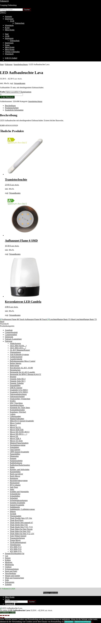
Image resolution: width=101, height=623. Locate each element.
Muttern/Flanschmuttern (19, 443)
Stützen (13, 511)
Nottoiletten (14, 447)
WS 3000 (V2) (15, 549)
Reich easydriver (16, 474)
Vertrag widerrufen (12, 52)
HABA (13, 401)
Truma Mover (15, 540)
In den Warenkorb (7, 97)
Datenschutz (19, 23)
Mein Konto (9, 30)
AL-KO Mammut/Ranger (20, 350)
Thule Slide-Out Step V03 (20, 531)
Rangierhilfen (15, 472)
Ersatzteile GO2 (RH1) (19, 390)
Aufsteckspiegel (16, 357)
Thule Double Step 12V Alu (21, 518)
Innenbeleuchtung (21, 64)
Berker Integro (15, 363)
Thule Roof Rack (16, 520)
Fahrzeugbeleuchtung (18, 394)
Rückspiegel (14, 483)
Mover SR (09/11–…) (18, 434)
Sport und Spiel (11, 571)
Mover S (13, 425)
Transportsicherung (17, 538)
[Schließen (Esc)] (8, 615)
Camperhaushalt (11, 332)
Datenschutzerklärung (82, 622)
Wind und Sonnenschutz (14, 578)
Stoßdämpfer (15, 507)
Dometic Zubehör (17, 383)
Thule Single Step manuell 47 (21, 523)
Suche (7, 599)
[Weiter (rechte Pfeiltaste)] (3, 617)
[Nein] (92, 622)
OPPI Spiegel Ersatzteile (19, 452)
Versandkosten (19, 83)
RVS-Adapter (15, 485)
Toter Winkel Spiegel (18, 536)
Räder (12, 467)
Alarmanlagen (15, 352)
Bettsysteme (14, 366)
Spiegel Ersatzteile (17, 505)
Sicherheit (14, 498)
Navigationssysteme (17, 445)
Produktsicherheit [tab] (11, 108)
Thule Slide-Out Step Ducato (21, 529)
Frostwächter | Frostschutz (20, 399)
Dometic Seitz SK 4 (17, 379)
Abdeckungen (15, 343)
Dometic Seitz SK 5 (17, 381)
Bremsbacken (15, 370)
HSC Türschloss (16, 403)
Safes (12, 489)
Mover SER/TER (17, 430)
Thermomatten (15, 516)
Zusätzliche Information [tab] (14, 110)
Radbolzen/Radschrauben (20, 465)
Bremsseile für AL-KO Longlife (22, 372)
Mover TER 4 (15, 438)
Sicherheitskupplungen (19, 500)
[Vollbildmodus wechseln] (3, 615)
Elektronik (9, 337)
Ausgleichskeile (16, 359)
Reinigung (14, 478)
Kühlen (8, 560)
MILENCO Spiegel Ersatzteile (22, 421)
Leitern (12, 414)
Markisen (8, 562)
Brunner (13, 377)
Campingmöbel (11, 335)
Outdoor (8, 567)
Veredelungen (15, 545)
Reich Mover (15, 476)
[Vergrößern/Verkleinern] (1, 615)
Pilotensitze (14, 456)
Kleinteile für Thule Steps (20, 408)
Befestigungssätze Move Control (22, 361)
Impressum (9, 19)
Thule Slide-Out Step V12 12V (22, 534)
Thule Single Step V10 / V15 (21, 527)
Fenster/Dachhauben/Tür (14, 553)
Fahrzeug (8, 64)
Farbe (2, 92)
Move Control (15, 423)
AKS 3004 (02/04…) (18, 346)
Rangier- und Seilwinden (19, 469)
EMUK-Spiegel (16, 388)
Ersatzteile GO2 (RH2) (19, 392)
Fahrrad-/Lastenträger (13, 339)
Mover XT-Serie (16, 441)
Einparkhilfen (15, 385)
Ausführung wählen (8, 613)
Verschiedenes (10, 573)
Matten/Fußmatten (17, 419)
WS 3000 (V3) (15, 551)
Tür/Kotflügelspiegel (18, 542)
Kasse (7, 28)
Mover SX (14, 436)
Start (6, 34)
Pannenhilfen (15, 454)
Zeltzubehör (9, 582)
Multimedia (9, 565)
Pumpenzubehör (16, 461)
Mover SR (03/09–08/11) (19, 432)
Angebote (9, 330)
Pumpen (13, 458)
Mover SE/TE (15, 427)
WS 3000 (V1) (15, 547)
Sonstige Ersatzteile (17, 503)
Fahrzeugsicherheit (17, 396)
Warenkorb (9, 25)
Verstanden (69, 622)
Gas (6, 556)
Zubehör (8, 584)
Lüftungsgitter (15, 416)
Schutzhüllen (15, 496)
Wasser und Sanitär (12, 576)
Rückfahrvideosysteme (19, 481)
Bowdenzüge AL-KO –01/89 (21, 368)
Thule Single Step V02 (19, 525)
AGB (12, 21)
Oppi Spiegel (15, 450)
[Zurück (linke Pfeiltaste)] (1, 617)
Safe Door (14, 487)
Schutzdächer (15, 494)
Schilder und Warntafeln (19, 492)
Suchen (27, 10)
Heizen (7, 558)
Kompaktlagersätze (17, 410)
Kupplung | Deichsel (18, 412)
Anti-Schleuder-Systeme (19, 354)
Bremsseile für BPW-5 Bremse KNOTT (25, 374)
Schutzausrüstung (12, 569)
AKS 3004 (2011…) (18, 348)
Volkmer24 (4, 1)
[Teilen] (6, 615)
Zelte (7, 580)
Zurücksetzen (26, 92)
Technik (13, 514)
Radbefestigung (16, 463)
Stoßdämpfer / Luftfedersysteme (22, 509)
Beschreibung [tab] (10, 106)
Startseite (8, 16)
